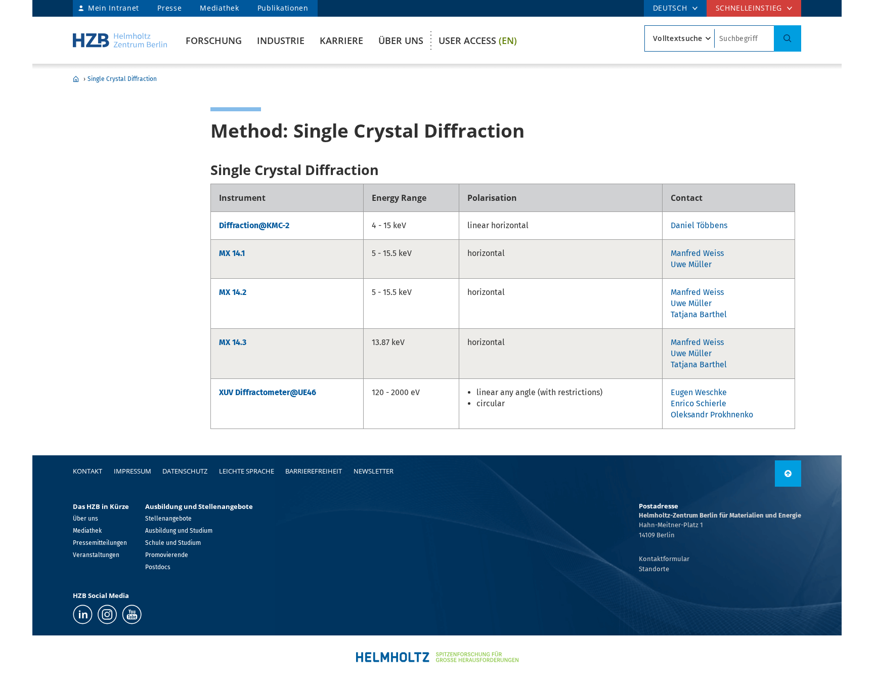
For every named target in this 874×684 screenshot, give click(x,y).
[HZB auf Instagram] (107, 614)
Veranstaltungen (96, 555)
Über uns (400, 40)
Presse (169, 8)
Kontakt (87, 471)
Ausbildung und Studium (178, 530)
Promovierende (166, 555)
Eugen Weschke (699, 392)
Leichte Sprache (246, 471)
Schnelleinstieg (749, 8)
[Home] (120, 40)
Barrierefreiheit (313, 471)
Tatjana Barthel (699, 314)
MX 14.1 (232, 253)
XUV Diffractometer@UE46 (267, 392)
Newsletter (374, 471)
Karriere (341, 40)
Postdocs (157, 567)
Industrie (280, 40)
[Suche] (787, 38)
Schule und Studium (173, 542)
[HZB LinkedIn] (83, 614)
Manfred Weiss (697, 253)
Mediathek (219, 8)
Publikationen (283, 8)
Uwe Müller (691, 264)
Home (76, 79)
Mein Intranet (113, 8)
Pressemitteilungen (100, 542)
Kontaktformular (664, 559)
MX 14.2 (232, 292)
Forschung (214, 40)
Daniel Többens (699, 225)
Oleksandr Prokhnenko (712, 414)
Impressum (132, 471)
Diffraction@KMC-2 (254, 225)
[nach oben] (788, 473)
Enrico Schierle (698, 403)
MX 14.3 (232, 342)
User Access (478, 40)
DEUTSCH (670, 8)
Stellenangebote (168, 518)
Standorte (654, 569)
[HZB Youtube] (132, 614)
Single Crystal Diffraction (122, 78)
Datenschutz (184, 471)
